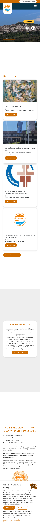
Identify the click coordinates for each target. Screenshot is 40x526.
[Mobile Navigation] (35, 6)
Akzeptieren (10, 508)
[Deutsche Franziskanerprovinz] (33, 28)
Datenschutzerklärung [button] (16, 520)
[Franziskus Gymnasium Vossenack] (27, 28)
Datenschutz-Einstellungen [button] (10, 522)
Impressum (6, 520)
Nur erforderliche (22, 508)
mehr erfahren (11, 114)
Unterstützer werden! (20, 352)
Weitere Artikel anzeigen (12, 255)
